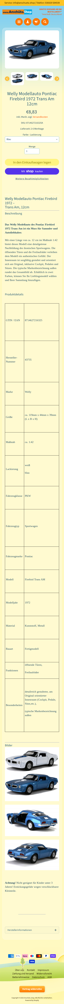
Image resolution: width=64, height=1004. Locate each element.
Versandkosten (40, 117)
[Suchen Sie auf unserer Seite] (45, 21)
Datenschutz (38, 977)
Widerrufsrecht (44, 973)
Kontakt (31, 970)
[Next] (57, 78)
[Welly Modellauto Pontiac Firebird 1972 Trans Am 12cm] (17, 78)
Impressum (43, 970)
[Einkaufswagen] (36, 21)
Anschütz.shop (29, 998)
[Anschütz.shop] (17, 11)
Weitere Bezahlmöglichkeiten (32, 178)
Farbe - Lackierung (32, 134)
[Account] (27, 21)
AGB (49, 977)
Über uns (19, 970)
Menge (32, 146)
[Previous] (7, 78)
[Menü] (19, 21)
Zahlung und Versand (23, 973)
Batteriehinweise (20, 977)
